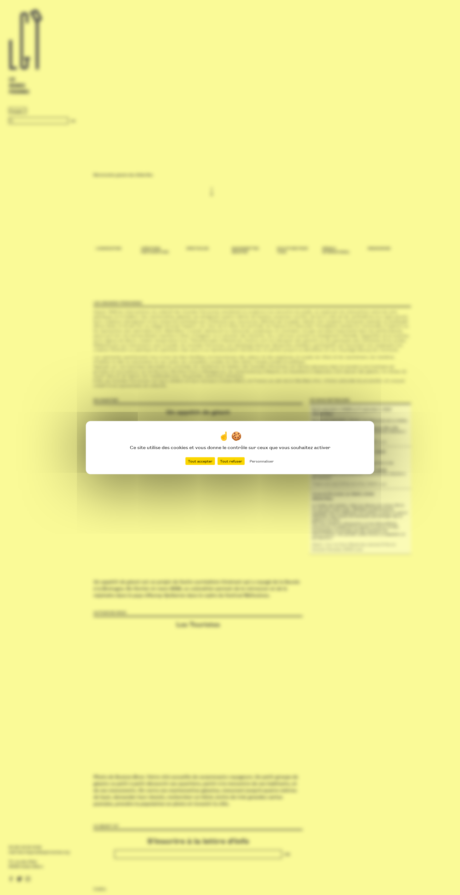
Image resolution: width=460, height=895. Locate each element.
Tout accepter (200, 460)
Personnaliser (262, 460)
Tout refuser (231, 460)
